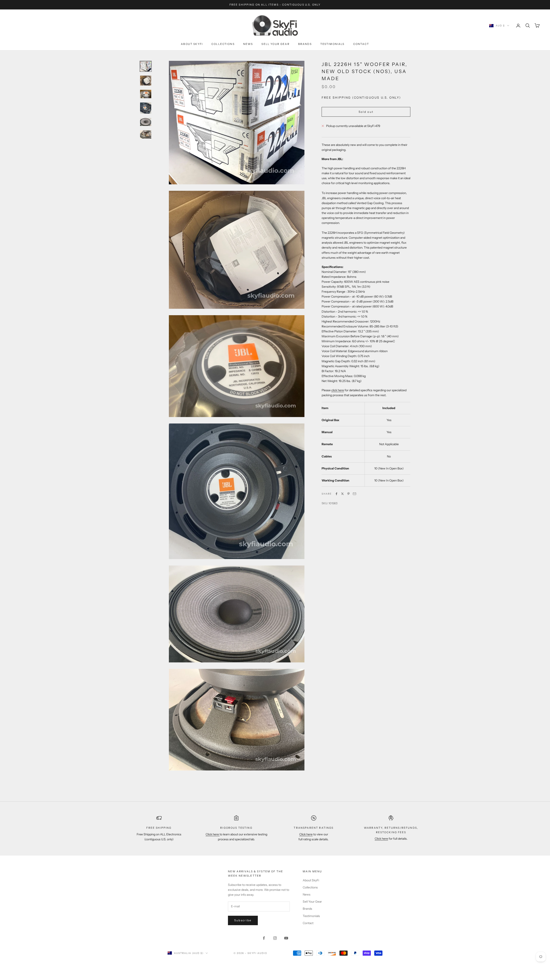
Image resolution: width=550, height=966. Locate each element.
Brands (305, 44)
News (248, 44)
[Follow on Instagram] (275, 938)
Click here (213, 834)
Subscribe (243, 920)
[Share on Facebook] (336, 493)
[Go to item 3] (146, 94)
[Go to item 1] (146, 66)
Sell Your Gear (275, 44)
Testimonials (332, 44)
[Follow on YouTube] (286, 938)
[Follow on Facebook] (264, 938)
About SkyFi (192, 44)
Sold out (366, 111)
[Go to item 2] (146, 80)
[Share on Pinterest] (348, 493)
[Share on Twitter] (342, 493)
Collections (223, 44)
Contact (361, 44)
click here (337, 390)
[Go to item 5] (146, 122)
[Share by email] (354, 493)
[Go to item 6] (146, 134)
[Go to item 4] (146, 108)
